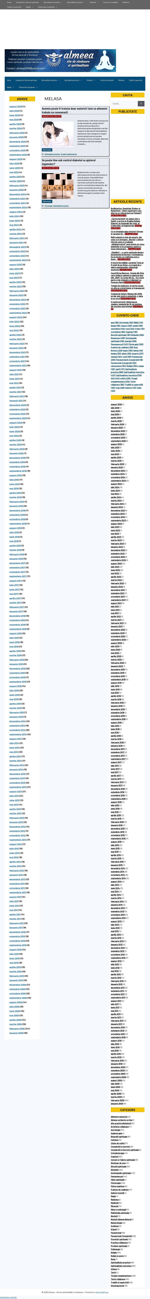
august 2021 (15, 370)
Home (9, 2)
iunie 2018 (14, 536)
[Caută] (141, 104)
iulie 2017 (14, 585)
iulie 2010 (14, 953)
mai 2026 (14, 119)
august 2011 (15, 896)
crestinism (118, 332)
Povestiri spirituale (119, 1239)
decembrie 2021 (17, 352)
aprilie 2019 (15, 492)
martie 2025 (15, 181)
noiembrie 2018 (17, 514)
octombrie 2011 (17, 888)
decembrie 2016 (17, 615)
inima (138, 350)
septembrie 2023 (18, 260)
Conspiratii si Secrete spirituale (27, 2)
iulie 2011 (13, 901)
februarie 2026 (16, 132)
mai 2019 (13, 488)
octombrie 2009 (17, 993)
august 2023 (15, 264)
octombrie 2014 (17, 730)
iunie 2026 (14, 115)
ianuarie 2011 (15, 927)
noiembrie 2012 (17, 831)
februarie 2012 (16, 870)
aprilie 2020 (15, 440)
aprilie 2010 (15, 967)
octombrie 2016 (17, 624)
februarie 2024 (17, 238)
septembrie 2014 (18, 734)
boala (115, 325)
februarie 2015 (16, 712)
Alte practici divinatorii (121, 1123)
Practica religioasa (119, 1242)
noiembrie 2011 (16, 883)
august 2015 (15, 686)
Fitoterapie (48, 206)
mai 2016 (13, 646)
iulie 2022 (14, 321)
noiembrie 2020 (17, 409)
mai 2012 (13, 857)
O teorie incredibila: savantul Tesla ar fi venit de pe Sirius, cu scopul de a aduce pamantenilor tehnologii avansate (127, 266)
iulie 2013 (14, 795)
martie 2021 (15, 391)
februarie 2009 (16, 1028)
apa (115, 322)
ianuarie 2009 (16, 1033)
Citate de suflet (118, 1143)
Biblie (138, 322)
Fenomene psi (119, 344)
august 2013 (15, 791)
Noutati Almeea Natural (121, 1219)
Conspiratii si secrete (120, 1146)
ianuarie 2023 (16, 295)
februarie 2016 (16, 659)
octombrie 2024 (17, 203)
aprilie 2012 (15, 861)
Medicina (126, 2)
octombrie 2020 (17, 413)
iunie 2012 (14, 853)
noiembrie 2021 (17, 356)
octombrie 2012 (17, 835)
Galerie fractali (117, 1193)
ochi (127, 356)
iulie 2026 (14, 110)
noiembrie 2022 (17, 304)
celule (138, 325)
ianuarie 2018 (16, 558)
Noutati (114, 1216)
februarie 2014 (16, 765)
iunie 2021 (14, 378)
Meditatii (114, 1203)
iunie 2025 (14, 168)
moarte (137, 353)
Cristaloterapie (117, 1153)
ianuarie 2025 (16, 189)
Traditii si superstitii (14, 7)
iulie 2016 (14, 637)
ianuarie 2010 (16, 980)
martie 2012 (15, 866)
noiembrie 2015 (17, 672)
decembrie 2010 (17, 932)
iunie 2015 (14, 694)
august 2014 (15, 738)
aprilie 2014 (15, 756)
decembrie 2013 (17, 774)
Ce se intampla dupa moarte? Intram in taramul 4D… (127, 232)
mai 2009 (14, 1015)
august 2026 (15, 106)
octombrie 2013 (17, 782)
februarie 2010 (16, 976)
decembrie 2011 (17, 879)
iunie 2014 (14, 747)
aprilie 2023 (15, 282)
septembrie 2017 (17, 576)
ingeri (128, 350)
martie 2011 (15, 918)
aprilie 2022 (15, 334)
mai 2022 (14, 330)
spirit (120, 369)
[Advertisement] (75, 27)
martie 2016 (15, 655)
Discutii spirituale (121, 335)
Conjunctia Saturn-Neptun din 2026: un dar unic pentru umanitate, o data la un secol (127, 296)
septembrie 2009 (18, 997)
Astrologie (126, 322)
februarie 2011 (16, 923)
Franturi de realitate (110, 2)
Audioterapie (116, 1133)
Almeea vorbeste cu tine (121, 1120)
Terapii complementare (69, 154)
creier (139, 328)
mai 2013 (13, 804)
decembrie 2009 (17, 984)
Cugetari (131, 332)
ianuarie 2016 (16, 664)
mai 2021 (13, 383)
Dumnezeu (118, 338)
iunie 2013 (14, 800)
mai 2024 (14, 225)
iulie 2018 (14, 532)
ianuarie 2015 (16, 716)
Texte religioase (118, 1279)
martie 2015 (15, 708)
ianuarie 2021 (16, 400)
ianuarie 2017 (16, 611)
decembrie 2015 (17, 668)
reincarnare (118, 366)
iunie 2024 (14, 220)
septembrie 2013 (17, 787)
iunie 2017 (14, 589)
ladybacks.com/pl (8, 1297)
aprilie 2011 (15, 914)
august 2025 (15, 159)
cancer (126, 325)
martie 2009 (15, 1024)
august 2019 (15, 475)
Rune (113, 1259)
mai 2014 (14, 751)
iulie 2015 (14, 690)
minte (126, 353)
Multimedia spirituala (120, 1213)
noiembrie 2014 (17, 725)
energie (131, 341)
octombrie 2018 (17, 519)
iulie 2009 (14, 1006)
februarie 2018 (16, 554)
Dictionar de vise (118, 1163)
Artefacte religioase (120, 1126)
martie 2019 (15, 497)
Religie (28, 7)
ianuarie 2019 (16, 506)
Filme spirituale (117, 1179)
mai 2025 (14, 172)
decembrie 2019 (17, 457)
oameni (116, 356)
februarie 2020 (16, 449)
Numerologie (116, 1222)
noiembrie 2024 (17, 198)
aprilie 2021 (15, 387)
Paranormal (116, 1232)
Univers (130, 387)
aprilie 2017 (15, 598)
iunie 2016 (14, 642)
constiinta (118, 328)
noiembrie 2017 (17, 567)
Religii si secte (117, 1256)
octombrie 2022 (17, 308)
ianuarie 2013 (16, 822)
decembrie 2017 (17, 563)
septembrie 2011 (17, 892)
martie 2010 (15, 971)
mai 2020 (14, 435)
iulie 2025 (14, 163)
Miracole (114, 1206)
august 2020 (15, 422)
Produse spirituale (119, 1246)
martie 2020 (15, 444)
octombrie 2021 (17, 361)
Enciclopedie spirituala (121, 1173)
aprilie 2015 (15, 703)
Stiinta (114, 1269)
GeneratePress (102, 1292)
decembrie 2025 (17, 141)
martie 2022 (15, 339)
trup (120, 387)
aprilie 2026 (15, 124)
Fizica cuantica (117, 1186)
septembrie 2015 (17, 681)
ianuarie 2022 (16, 348)
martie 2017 (15, 602)
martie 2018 (15, 550)
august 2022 (15, 317)
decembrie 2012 (17, 826)
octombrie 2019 (17, 466)
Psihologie (115, 1249)
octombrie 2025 (17, 150)
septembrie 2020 (18, 418)
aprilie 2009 (15, 1019)
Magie (113, 1196)
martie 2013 (15, 813)
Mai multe (47, 150)
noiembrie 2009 (17, 989)
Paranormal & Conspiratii (129, 359)
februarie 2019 (16, 501)
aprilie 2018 (15, 545)
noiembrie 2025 (17, 146)
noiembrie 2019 (17, 462)
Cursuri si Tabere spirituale (123, 1159)
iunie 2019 (14, 484)
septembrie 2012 (17, 839)
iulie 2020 (14, 427)
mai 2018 (13, 541)
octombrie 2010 (17, 940)
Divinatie (93, 2)
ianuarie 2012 (16, 874)
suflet (125, 378)
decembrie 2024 (17, 194)
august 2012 (15, 844)
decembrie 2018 (17, 510)
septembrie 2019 (17, 470)
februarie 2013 (16, 817)
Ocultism (115, 1226)
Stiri (115, 378)
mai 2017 (13, 593)
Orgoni (114, 1229)
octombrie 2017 (17, 572)
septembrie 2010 (17, 945)
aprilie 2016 (15, 651)
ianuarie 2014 (16, 769)
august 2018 (15, 528)
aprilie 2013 (15, 809)
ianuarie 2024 (16, 242)
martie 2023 (15, 286)
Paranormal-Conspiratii (46, 7)
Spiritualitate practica (74, 2)
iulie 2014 (14, 743)
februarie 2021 (16, 396)
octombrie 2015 (17, 677)
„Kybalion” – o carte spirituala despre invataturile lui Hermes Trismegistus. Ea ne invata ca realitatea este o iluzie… (127, 256)
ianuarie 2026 (16, 137)
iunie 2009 (14, 1011)
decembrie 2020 (17, 405)
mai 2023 (14, 277)
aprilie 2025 (15, 176)
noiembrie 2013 (17, 778)
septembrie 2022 (18, 312)
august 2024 (15, 211)
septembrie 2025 (18, 154)
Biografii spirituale (119, 1136)
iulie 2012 (14, 848)
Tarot (113, 1272)
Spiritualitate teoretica (51, 2)
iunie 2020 (14, 431)
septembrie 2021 (17, 365)
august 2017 (15, 580)
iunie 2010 (14, 958)
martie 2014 (15, 760)
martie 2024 (15, 233)
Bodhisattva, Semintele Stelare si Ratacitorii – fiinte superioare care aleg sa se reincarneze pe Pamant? (126, 210)
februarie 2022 (16, 343)
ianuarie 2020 (16, 453)
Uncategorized (117, 1285)
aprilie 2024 (15, 229)
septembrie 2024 (18, 207)
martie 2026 (15, 128)
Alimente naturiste (119, 1116)
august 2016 (15, 633)
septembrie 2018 (17, 523)
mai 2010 (13, 962)
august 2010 (15, 949)
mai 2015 (13, 699)
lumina (116, 353)
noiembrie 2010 (17, 936)
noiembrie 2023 (17, 251)
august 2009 (15, 1002)
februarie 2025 (16, 185)
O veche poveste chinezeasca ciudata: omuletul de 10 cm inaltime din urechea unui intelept (126, 304)
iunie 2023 (14, 273)
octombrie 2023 (17, 255)
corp (130, 328)
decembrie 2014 (17, 721)
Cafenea (114, 1140)
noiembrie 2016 (17, 620)
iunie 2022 (14, 326)
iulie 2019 (14, 479)
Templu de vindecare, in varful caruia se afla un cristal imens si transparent (127, 286)
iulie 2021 (14, 374)
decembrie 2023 (17, 247)
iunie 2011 (14, 905)
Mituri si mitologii (118, 1209)
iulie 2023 (14, 268)
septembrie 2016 (17, 629)
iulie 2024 (14, 216)
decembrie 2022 (17, 299)
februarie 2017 (16, 607)
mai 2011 (13, 910)
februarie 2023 (16, 290)
